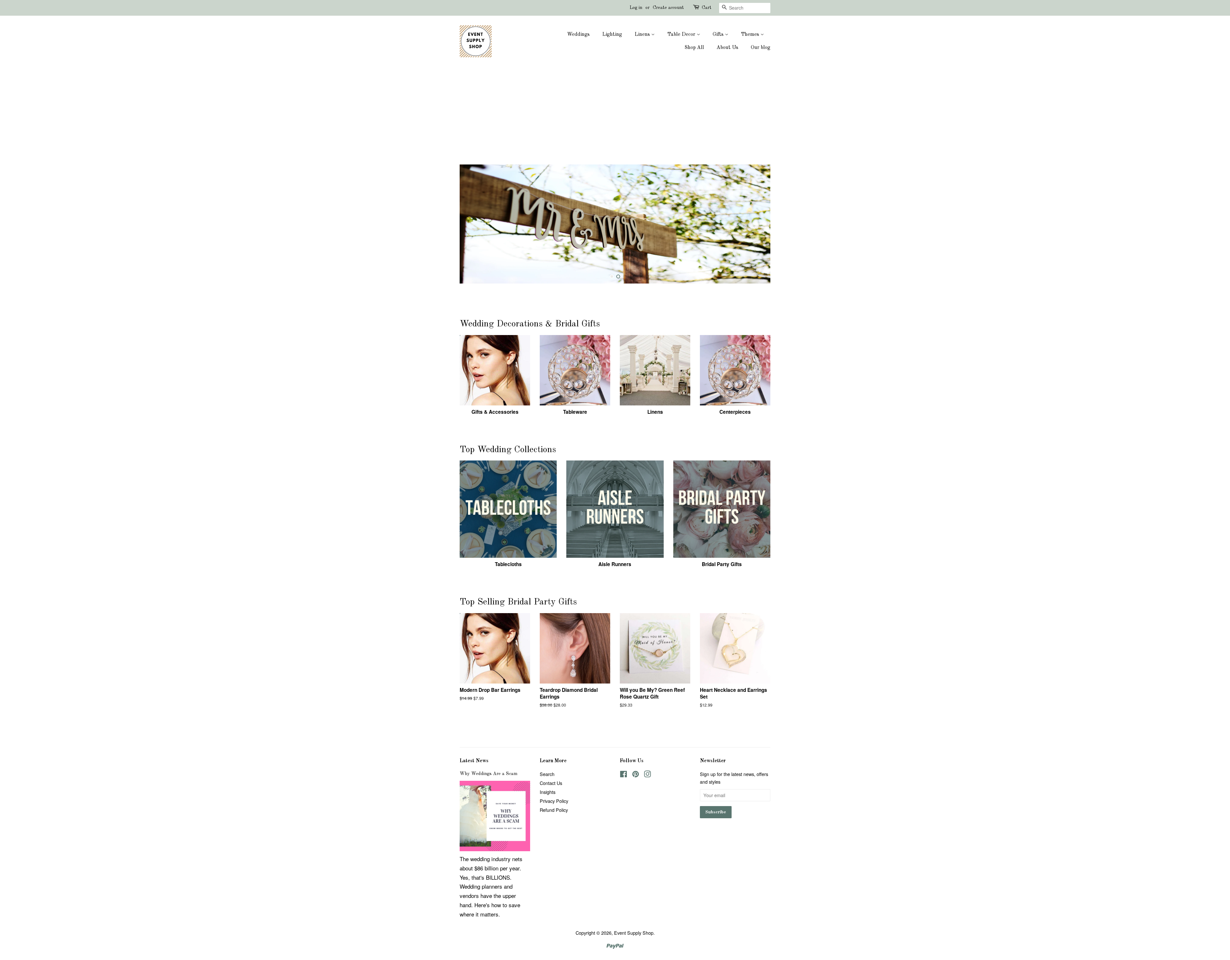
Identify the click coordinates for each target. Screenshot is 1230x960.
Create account (668, 7)
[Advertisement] (615, 116)
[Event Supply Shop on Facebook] (623, 775)
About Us (727, 47)
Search (547, 774)
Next (757, 223)
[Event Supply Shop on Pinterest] (635, 775)
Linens (643, 34)
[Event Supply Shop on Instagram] (647, 775)
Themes (750, 34)
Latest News (474, 761)
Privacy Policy (554, 800)
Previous (473, 223)
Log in (636, 7)
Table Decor (682, 34)
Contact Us (551, 783)
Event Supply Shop (633, 932)
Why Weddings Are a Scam (488, 774)
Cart (706, 7)
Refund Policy (554, 809)
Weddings (578, 34)
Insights (547, 791)
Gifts (719, 34)
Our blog (760, 47)
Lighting (612, 34)
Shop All (694, 47)
